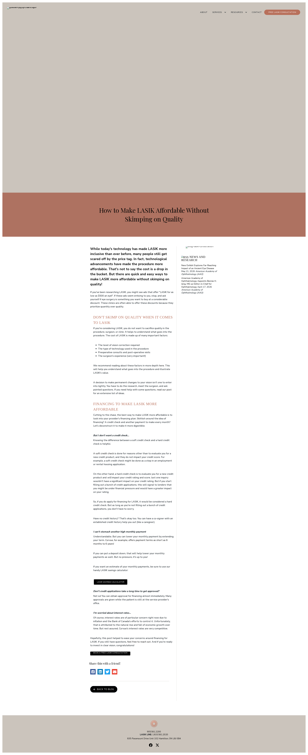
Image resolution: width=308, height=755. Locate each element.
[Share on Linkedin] (100, 671)
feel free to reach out (139, 641)
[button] (225, 12)
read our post (164, 389)
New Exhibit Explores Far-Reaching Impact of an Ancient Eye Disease (198, 267)
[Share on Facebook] (93, 671)
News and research (193, 258)
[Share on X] (107, 671)
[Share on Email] (114, 671)
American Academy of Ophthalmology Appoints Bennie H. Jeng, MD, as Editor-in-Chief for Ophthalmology (198, 282)
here (161, 365)
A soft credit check (103, 453)
